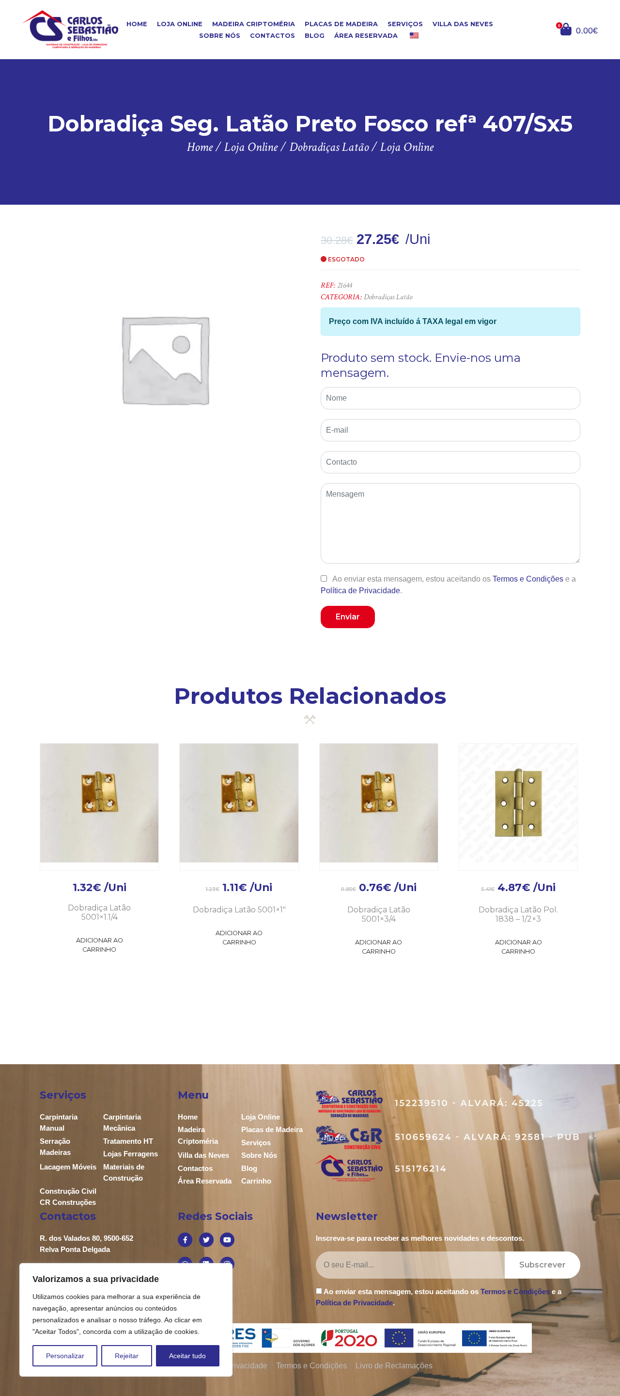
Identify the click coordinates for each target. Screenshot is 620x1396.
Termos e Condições (528, 579)
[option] (164, 358)
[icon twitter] (206, 1240)
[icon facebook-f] (185, 1240)
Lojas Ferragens (130, 1154)
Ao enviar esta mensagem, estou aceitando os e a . (448, 584)
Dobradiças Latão (388, 297)
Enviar (348, 616)
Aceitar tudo (187, 1356)
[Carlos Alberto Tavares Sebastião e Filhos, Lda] (70, 29)
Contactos (272, 35)
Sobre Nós (219, 35)
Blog (315, 35)
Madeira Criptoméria (253, 24)
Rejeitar (127, 1356)
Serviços (405, 24)
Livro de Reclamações (394, 1366)
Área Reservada (366, 35)
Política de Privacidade (360, 590)
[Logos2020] (310, 1337)
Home (136, 24)
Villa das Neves (463, 24)
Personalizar (65, 1356)
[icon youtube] (227, 1240)
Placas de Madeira (341, 24)
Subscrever (542, 1264)
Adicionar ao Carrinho (99, 945)
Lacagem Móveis (68, 1167)
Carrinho (256, 1181)
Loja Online (179, 24)
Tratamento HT (128, 1141)
